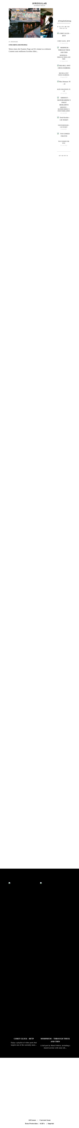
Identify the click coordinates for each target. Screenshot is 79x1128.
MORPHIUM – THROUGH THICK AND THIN (63, 57)
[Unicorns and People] (31, 23)
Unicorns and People (18, 45)
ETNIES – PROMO (17, 502)
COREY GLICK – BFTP (63, 41)
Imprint (51, 1123)
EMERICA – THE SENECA (51, 502)
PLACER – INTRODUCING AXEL (23, 847)
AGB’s (42, 1123)
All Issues (32, 1120)
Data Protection (31, 1123)
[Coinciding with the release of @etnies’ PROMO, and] (60, 11)
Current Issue (45, 1120)
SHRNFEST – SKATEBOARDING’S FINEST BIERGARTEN (64, 109)
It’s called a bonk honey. (22, 672)
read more (39, 1094)
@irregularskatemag (64, 21)
